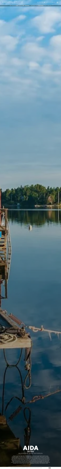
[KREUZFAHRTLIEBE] (13, 2)
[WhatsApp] (57, 2)
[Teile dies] (0, 232)
